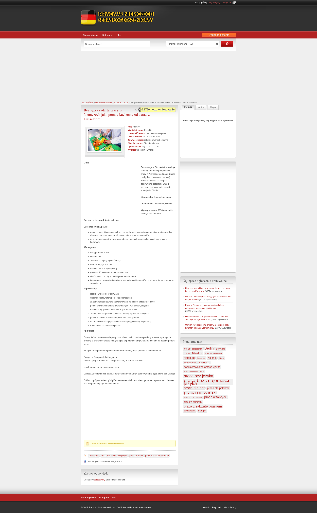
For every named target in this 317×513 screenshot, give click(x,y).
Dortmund (220, 349)
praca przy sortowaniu (193, 397)
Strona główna (90, 35)
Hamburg (189, 357)
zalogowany (99, 480)
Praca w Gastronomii (103, 102)
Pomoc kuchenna (121, 102)
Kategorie (107, 35)
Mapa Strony (230, 507)
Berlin (209, 348)
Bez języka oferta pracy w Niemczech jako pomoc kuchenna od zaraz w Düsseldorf (117, 114)
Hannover (201, 358)
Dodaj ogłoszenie (219, 35)
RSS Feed (234, 2)
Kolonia (212, 357)
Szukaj (227, 44)
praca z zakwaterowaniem (157, 456)
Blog (119, 35)
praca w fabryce (215, 397)
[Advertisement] (158, 76)
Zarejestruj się (213, 2)
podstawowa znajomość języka (202, 367)
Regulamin (217, 507)
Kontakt (206, 507)
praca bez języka (198, 376)
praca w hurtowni (193, 401)
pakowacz (204, 362)
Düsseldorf (94, 456)
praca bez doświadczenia (194, 371)
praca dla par (194, 388)
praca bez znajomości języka (114, 456)
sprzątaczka (189, 410)
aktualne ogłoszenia (193, 349)
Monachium (190, 362)
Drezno (187, 353)
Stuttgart (202, 410)
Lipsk (221, 358)
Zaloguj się (226, 2)
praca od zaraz (136, 456)
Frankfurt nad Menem (213, 353)
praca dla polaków (218, 388)
